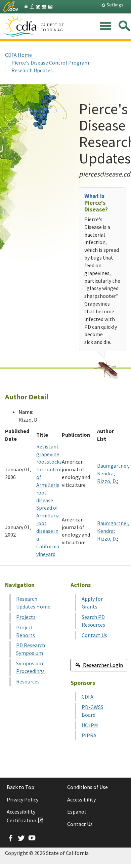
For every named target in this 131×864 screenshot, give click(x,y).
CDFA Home (18, 54)
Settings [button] (114, 5)
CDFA (87, 696)
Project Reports (25, 631)
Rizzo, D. (107, 481)
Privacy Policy (22, 799)
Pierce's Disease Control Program (50, 62)
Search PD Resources (93, 621)
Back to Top (20, 787)
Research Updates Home (33, 602)
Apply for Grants (92, 602)
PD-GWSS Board (92, 711)
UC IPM (90, 725)
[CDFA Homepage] (21, 26)
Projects (26, 617)
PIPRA (89, 735)
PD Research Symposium (30, 649)
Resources (28, 681)
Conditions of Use (87, 787)
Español (76, 811)
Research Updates (32, 70)
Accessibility (81, 799)
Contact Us (94, 635)
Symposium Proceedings (30, 667)
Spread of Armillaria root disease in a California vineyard (47, 530)
